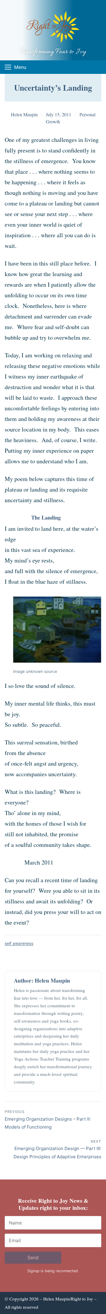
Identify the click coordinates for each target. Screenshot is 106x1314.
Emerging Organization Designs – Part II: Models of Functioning (48, 1119)
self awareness (19, 943)
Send (33, 1257)
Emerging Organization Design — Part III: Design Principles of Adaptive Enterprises (57, 1149)
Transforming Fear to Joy (53, 52)
